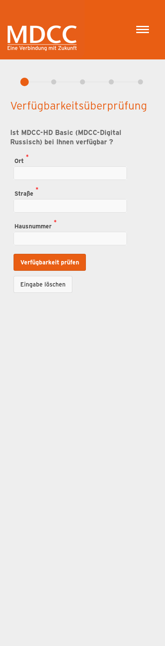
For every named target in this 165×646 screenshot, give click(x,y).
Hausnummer (33, 226)
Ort (19, 160)
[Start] (42, 26)
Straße (23, 193)
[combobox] (70, 173)
